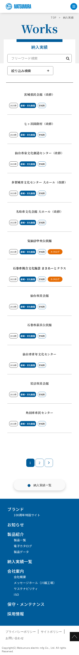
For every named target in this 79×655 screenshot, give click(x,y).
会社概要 (20, 577)
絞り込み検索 (21, 70)
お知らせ (15, 524)
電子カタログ (23, 546)
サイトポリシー (51, 631)
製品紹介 (15, 534)
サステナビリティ (26, 588)
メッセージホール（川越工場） (35, 582)
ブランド (15, 509)
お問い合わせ (15, 638)
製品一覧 (20, 540)
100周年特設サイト (27, 515)
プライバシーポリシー (21, 631)
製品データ (21, 552)
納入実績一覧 (42, 485)
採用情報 (15, 614)
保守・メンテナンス (26, 604)
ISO (16, 594)
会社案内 (15, 571)
